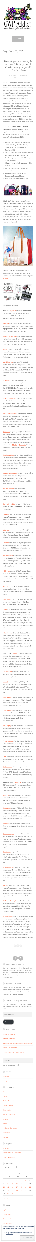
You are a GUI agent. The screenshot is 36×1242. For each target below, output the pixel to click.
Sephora (17, 782)
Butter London (8, 488)
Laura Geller (7, 671)
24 (17, 1190)
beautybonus (23, 75)
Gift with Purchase (9, 1114)
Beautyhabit (7, 380)
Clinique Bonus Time (9, 1101)
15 (8, 1187)
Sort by (5, 1065)
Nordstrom (6, 1132)
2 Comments (18, 78)
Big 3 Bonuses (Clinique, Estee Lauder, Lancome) (18, 1043)
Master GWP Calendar (10, 1047)
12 (25, 1183)
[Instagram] (20, 958)
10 (17, 1183)
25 (21, 1190)
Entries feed (6, 1214)
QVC (4, 756)
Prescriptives (8, 741)
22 (8, 1190)
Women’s (22, 445)
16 (12, 1187)
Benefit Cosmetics (9, 398)
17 (17, 1187)
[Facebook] (15, 958)
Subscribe (8, 1022)
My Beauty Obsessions (10, 1128)
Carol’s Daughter (9, 504)
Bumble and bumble (10, 473)
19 (25, 1187)
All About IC (6, 1148)
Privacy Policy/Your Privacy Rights (13, 1052)
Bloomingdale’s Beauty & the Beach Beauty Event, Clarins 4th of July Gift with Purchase (18, 65)
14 (4, 1187)
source (5, 278)
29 (8, 1194)
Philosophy (7, 725)
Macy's (5, 1123)
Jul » (8, 1199)
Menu (19, 39)
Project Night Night (9, 1157)
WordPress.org (7, 1223)
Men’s (14, 445)
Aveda (5, 349)
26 (25, 1190)
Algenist (13, 311)
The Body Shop (8, 455)
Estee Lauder (7, 1110)
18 (21, 1187)
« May (4, 1199)
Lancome (15, 653)
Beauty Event (7, 1092)
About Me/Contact (9, 1034)
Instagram (6, 1081)
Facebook (6, 1076)
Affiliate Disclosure (9, 1038)
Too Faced (6, 852)
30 (12, 1194)
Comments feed (8, 1219)
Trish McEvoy (8, 867)
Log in (4, 1210)
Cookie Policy (9, 1234)
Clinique (6, 530)
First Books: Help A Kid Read (12, 1152)
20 (30, 1187)
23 (12, 1190)
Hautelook (7, 599)
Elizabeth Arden (8, 1105)
